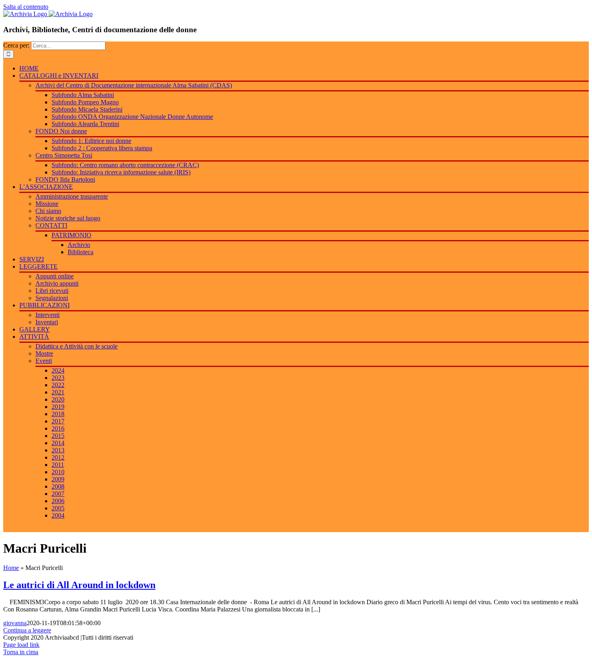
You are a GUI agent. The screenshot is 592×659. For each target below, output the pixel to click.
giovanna (15, 623)
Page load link (21, 644)
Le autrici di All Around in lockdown (79, 585)
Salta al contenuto (25, 6)
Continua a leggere (27, 630)
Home (11, 567)
